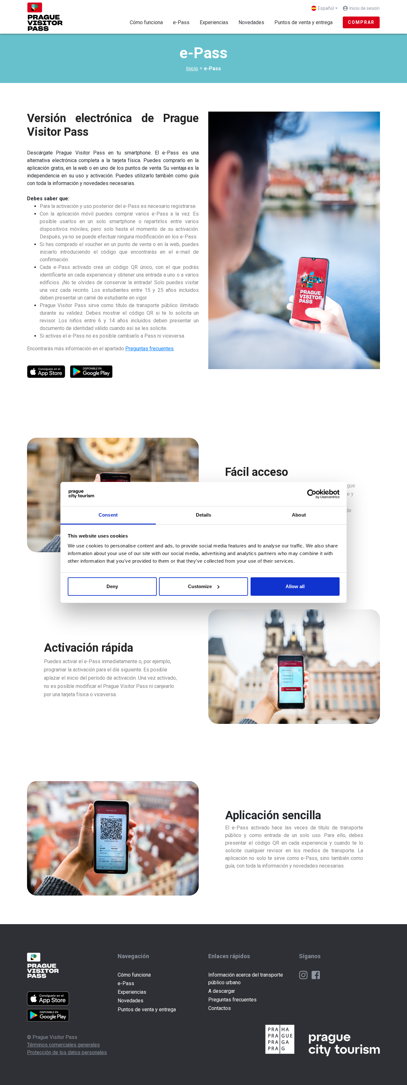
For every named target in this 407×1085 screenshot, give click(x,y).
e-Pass (184, 22)
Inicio (192, 68)
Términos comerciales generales (63, 1045)
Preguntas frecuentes (232, 1000)
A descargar (221, 991)
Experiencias (214, 22)
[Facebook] (316, 975)
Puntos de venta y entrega (303, 22)
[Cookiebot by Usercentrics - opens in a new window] (312, 494)
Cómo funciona (146, 22)
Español (326, 8)
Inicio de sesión (364, 8)
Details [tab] (203, 515)
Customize (200, 586)
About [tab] (299, 515)
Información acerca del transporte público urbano (245, 978)
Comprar (361, 22)
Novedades (251, 22)
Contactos (219, 1008)
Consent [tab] (108, 515)
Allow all (295, 586)
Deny (112, 586)
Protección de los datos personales (67, 1052)
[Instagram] (304, 975)
